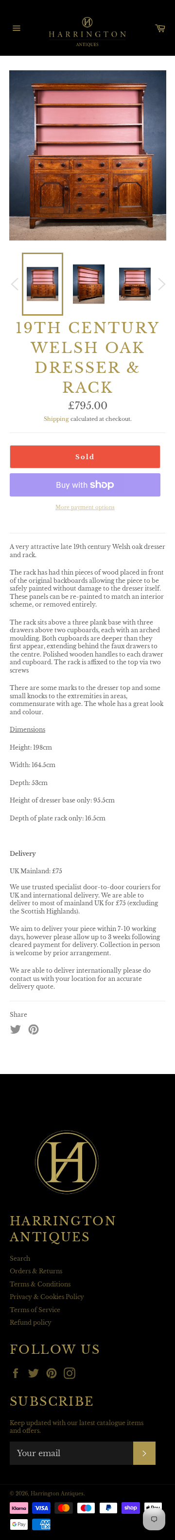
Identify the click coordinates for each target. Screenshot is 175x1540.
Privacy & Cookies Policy (47, 1296)
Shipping (56, 419)
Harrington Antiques (57, 1494)
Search (20, 1258)
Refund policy (31, 1322)
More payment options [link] (85, 507)
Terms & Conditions (40, 1284)
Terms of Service (35, 1310)
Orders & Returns (36, 1271)
